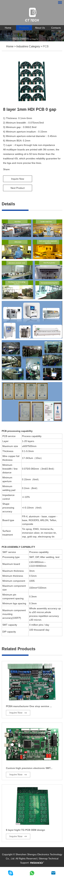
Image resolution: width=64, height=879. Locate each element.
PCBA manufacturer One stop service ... (29, 706)
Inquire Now (17, 178)
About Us (40, 27)
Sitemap (43, 858)
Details (8, 204)
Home (8, 27)
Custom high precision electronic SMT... (29, 768)
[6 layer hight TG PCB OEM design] (32, 805)
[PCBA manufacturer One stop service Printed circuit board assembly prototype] (32, 682)
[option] (32, 35)
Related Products (18, 648)
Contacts (56, 27)
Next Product (18, 188)
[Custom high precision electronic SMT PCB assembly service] (32, 743)
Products (24, 27)
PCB (46, 46)
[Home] (32, 15)
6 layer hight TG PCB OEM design (25, 830)
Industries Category (28, 46)
